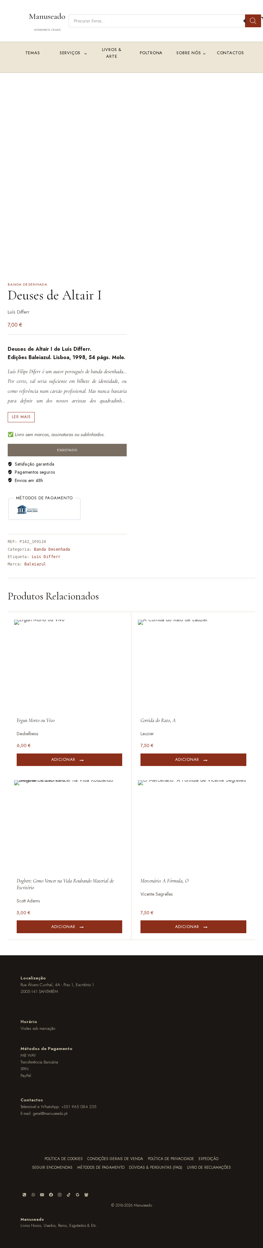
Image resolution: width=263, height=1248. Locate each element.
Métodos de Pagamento (100, 1167)
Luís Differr (46, 557)
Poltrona (151, 53)
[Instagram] (60, 1195)
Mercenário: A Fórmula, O (164, 881)
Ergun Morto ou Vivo (36, 720)
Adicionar (63, 759)
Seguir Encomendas (52, 1167)
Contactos (230, 53)
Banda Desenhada (27, 284)
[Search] (253, 20)
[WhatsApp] (33, 1195)
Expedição (208, 1159)
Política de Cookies (64, 1159)
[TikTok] (68, 1195)
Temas (32, 53)
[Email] (42, 1195)
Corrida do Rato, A (158, 720)
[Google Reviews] (77, 1195)
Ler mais (21, 417)
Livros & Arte (112, 53)
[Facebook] (51, 1195)
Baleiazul (35, 564)
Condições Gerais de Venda (115, 1159)
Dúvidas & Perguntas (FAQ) (155, 1167)
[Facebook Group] (86, 1195)
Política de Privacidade (171, 1159)
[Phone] (24, 1195)
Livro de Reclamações (209, 1167)
